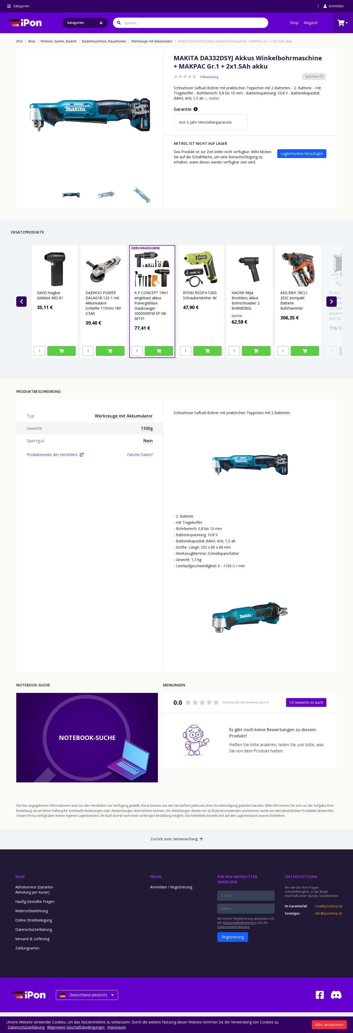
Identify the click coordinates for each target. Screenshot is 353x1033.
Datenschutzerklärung (33, 929)
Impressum (116, 1027)
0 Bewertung (209, 77)
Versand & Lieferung (32, 938)
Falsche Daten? (140, 454)
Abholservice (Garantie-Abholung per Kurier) (34, 890)
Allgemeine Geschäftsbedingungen (76, 1027)
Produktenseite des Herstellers (52, 454)
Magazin (311, 22)
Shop (294, 22)
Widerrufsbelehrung (31, 910)
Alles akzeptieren (329, 1024)
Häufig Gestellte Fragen (35, 901)
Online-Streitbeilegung (33, 920)
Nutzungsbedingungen (239, 922)
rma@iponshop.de (328, 906)
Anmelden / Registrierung (171, 887)
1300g (147, 428)
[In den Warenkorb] (61, 351)
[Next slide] (331, 301)
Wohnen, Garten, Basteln (59, 41)
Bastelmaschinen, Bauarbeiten (104, 41)
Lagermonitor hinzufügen (302, 153)
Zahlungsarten (27, 948)
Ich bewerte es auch (306, 702)
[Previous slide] (21, 301)
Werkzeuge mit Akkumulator (152, 41)
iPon (19, 41)
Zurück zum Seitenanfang (174, 838)
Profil (156, 876)
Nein (148, 441)
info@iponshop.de (328, 913)
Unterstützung (301, 876)
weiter (214, 98)
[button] (71, 195)
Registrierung (233, 936)
